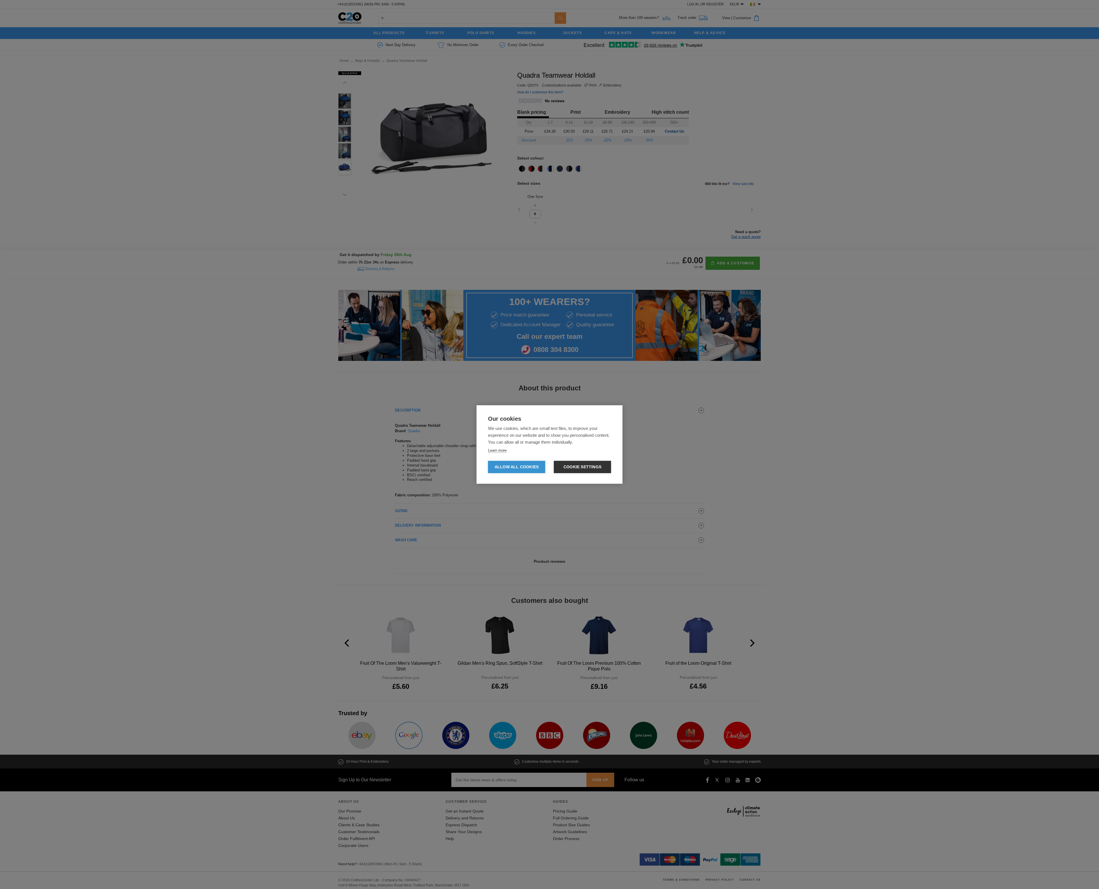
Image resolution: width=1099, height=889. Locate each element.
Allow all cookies (517, 467)
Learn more (497, 450)
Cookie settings (582, 467)
